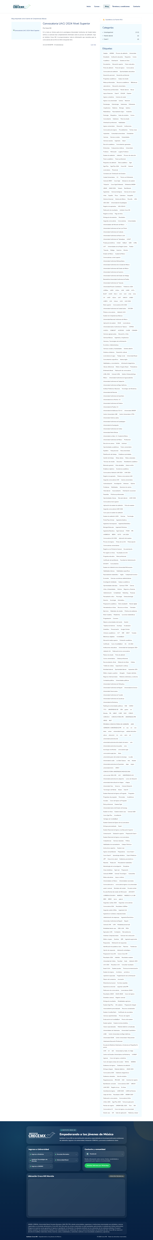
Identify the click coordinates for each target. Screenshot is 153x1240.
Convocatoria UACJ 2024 (120, 305)
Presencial (115, 170)
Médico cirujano (107, 939)
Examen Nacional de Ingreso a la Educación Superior (118, 830)
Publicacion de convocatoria (111, 990)
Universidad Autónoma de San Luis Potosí (115, 228)
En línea (123, 1087)
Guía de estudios (122, 1076)
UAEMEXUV (106, 534)
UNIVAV (133, 1084)
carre (125, 735)
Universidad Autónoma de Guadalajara (114, 421)
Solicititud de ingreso (109, 1091)
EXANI (118, 443)
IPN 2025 (117, 1080)
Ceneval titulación (127, 786)
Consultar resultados (128, 965)
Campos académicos (124, 582)
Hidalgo (112, 250)
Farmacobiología (128, 596)
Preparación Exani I (131, 833)
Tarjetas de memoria (109, 626)
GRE (123, 633)
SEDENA (133, 1062)
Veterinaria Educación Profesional (112, 1041)
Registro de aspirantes (109, 206)
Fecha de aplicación (128, 1102)
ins (117, 735)
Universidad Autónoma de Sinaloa (113, 403)
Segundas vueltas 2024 (110, 903)
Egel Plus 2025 (116, 1102)
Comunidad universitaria (118, 133)
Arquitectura (106, 108)
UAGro (117, 290)
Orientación (114, 60)
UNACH (125, 297)
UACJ (121, 301)
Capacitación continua (122, 666)
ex (123, 728)
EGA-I (115, 294)
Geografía (130, 195)
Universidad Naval (132, 356)
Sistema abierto (128, 348)
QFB (122, 939)
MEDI (104, 899)
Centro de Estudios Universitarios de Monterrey (116, 1054)
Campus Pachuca (126, 844)
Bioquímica (113, 115)
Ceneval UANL (116, 374)
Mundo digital (133, 604)
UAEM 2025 (120, 1091)
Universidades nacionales (126, 881)
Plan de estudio (125, 119)
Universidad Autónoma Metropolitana (113, 261)
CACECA (105, 330)
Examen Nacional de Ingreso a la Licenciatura (116, 837)
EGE (126, 706)
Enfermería (132, 104)
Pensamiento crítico (108, 596)
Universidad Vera (108, 786)
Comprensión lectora (131, 574)
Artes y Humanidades (109, 589)
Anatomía (129, 112)
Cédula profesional (122, 658)
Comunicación (107, 833)
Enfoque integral (108, 1069)
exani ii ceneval (107, 888)
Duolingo (119, 626)
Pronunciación (115, 629)
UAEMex (105, 290)
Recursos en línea (123, 607)
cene (125, 746)
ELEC (125, 713)
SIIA (135, 1105)
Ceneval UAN (107, 924)
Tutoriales (133, 607)
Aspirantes (106, 133)
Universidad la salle (108, 760)
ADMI (132, 724)
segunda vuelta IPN (122, 987)
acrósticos (127, 972)
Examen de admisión (109, 155)
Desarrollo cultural (121, 352)
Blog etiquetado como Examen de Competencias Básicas (28, 19)
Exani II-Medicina (131, 855)
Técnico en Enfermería (126, 177)
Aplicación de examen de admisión (113, 505)
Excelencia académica (122, 469)
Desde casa (106, 1113)
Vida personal (114, 451)
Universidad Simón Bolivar (110, 432)
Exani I (120, 826)
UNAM (105, 188)
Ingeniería (117, 141)
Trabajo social (121, 356)
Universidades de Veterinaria (111, 1030)
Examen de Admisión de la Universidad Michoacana (117, 567)
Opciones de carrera (125, 487)
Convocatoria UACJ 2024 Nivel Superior (66, 23)
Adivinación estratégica (123, 950)
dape (127, 764)
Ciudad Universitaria (109, 177)
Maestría (105, 863)
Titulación (106, 184)
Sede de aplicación (121, 1113)
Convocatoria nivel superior (111, 502)
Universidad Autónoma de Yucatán (113, 695)
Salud (123, 141)
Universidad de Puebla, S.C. (111, 407)
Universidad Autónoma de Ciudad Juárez (114, 308)
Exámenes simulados (109, 1076)
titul (129, 760)
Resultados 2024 (108, 957)
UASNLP (134, 1054)
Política (128, 841)
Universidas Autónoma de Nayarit (112, 921)
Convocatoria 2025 (108, 1073)
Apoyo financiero (108, 93)
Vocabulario (127, 626)
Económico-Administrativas (111, 345)
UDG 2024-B (121, 206)
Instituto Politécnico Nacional (111, 389)
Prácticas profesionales (117, 494)
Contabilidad (117, 593)
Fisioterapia (106, 104)
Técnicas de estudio (109, 462)
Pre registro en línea (109, 553)
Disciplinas (126, 866)
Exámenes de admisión (123, 1065)
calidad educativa (131, 731)
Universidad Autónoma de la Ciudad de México (116, 265)
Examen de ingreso (108, 972)
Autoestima (131, 873)
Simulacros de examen (128, 181)
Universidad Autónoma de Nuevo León (114, 235)
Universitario (129, 148)
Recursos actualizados (128, 1008)
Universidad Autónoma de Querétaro (113, 396)
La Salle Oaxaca (121, 760)
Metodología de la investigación (112, 866)
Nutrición (127, 101)
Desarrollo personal (109, 75)
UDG (135, 199)
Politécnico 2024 (128, 287)
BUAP (105, 294)
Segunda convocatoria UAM (111, 480)
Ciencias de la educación (127, 935)
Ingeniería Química (121, 520)
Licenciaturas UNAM (126, 990)
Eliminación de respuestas (119, 943)
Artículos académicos (109, 633)
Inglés (122, 574)
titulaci (120, 790)
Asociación (121, 979)
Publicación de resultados (110, 210)
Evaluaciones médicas (118, 148)
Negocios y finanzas (129, 589)
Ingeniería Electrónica (127, 917)
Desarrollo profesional (123, 75)
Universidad (132, 53)
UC (109, 1051)
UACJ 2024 (128, 301)
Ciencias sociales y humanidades (112, 348)
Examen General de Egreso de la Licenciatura (116, 822)
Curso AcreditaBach (117, 644)
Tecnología (130, 516)
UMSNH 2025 (129, 1094)
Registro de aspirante (109, 476)
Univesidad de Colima (109, 961)
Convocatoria (130, 68)
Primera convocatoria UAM (124, 476)
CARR (120, 713)
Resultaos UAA (115, 965)
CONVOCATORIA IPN (117, 717)
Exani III (126, 790)
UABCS (105, 301)
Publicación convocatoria (110, 1098)
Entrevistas (106, 148)
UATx (132, 290)
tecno (115, 899)
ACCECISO (121, 330)
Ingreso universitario (109, 126)
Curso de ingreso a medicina (118, 1058)
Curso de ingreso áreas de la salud (113, 1062)
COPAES (131, 327)
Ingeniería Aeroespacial (110, 523)
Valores (133, 483)
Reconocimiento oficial (109, 662)
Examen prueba (116, 968)
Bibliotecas (134, 82)
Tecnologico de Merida (109, 790)
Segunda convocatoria (109, 221)
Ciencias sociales (115, 137)
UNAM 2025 (130, 1069)
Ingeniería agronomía (131, 939)
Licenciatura (106, 170)
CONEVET (113, 330)
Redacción (113, 863)
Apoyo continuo (119, 877)
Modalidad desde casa (109, 928)
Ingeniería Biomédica (124, 523)
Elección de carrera (108, 443)
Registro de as (115, 1087)
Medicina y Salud (133, 1113)
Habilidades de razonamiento (111, 844)
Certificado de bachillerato (110, 560)
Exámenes (116, 119)
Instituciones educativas (110, 647)
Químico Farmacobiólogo (129, 374)
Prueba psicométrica (109, 243)
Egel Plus (106, 166)
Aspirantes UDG (132, 669)
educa (105, 735)
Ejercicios (106, 611)
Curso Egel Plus (107, 815)
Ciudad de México (120, 254)
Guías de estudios (123, 115)
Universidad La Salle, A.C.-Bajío (124, 1051)
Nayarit (126, 921)
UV (104, 297)
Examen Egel (118, 804)
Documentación (128, 549)
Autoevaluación (107, 483)
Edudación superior (118, 833)
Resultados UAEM (118, 1094)
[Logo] (21, 6)
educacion (111, 735)
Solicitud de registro (132, 1080)
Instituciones (127, 126)
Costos (135, 57)
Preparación (124, 870)
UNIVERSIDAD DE (113, 709)
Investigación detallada (109, 582)
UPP (104, 859)
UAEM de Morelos (131, 1091)
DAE (123, 1080)
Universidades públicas (122, 680)
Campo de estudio (123, 79)
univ (131, 742)
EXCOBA (130, 308)
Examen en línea (108, 812)
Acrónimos (119, 972)
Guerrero (119, 250)
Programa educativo (109, 556)
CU (117, 177)
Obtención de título (123, 662)
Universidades (132, 221)
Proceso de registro (124, 1016)
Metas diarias (119, 458)
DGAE (119, 323)
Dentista (116, 939)
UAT (104, 246)
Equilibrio (105, 451)
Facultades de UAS (122, 553)
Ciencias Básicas (108, 338)
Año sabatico (119, 1005)
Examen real (120, 848)
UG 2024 (130, 644)
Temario (120, 188)
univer (110, 731)
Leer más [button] (93, 45)
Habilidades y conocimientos (111, 363)
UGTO (119, 534)
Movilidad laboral (108, 669)
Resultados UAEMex (121, 906)
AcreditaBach (120, 637)
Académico (106, 60)
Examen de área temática (121, 1023)
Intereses (126, 483)
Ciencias (123, 516)
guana (126, 709)
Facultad (119, 961)
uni (130, 735)
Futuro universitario (126, 447)
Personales (122, 797)
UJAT (119, 297)
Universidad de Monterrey (110, 702)
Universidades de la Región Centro (117, 246)
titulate (134, 760)
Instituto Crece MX (125, 210)
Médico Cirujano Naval (122, 367)
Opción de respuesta (109, 950)
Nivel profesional (121, 556)
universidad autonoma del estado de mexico (115, 742)
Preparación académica (109, 604)
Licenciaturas (126, 323)
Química (128, 108)
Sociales (105, 801)
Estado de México (108, 254)
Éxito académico (122, 162)
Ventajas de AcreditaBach (110, 819)
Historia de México (120, 199)
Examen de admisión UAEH (111, 516)
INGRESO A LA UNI (129, 895)
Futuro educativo (129, 64)
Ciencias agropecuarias (109, 334)
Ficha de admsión (120, 655)
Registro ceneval (120, 997)
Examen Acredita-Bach (109, 1012)
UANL (135, 243)
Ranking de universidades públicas (113, 706)
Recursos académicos (123, 82)
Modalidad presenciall (123, 924)
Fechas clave (133, 130)
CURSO (131, 706)
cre (131, 728)
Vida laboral (106, 491)
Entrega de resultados (109, 1001)
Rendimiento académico (131, 462)
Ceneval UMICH (107, 181)
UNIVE (115, 713)
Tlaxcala (105, 250)
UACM (110, 294)
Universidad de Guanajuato (111, 425)
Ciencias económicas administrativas (121, 578)
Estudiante (106, 57)
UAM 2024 (127, 472)
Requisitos (128, 57)
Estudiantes (130, 133)
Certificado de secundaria (125, 1012)
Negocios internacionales (110, 677)
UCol (134, 294)
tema (104, 731)
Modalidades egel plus (124, 1001)
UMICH (117, 768)
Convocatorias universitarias (111, 545)
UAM (122, 290)
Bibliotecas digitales (109, 637)
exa (127, 728)
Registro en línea (108, 214)
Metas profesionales (109, 82)
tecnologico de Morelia (109, 749)
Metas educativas (108, 877)
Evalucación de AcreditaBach (111, 1019)
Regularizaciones (108, 1080)
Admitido (117, 957)
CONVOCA (106, 717)
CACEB (128, 330)
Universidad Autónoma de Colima (112, 429)
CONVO (131, 713)
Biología (121, 108)
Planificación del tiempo (110, 454)
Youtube (134, 633)
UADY (108, 297)
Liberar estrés (130, 465)
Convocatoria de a (108, 884)
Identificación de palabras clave (112, 946)
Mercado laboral (122, 498)
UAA (120, 294)
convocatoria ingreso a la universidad (126, 884)
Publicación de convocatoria (123, 370)
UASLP (129, 239)
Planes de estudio (108, 655)
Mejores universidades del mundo (112, 622)
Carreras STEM (123, 585)
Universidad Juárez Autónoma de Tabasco (115, 327)
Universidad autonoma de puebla (112, 746)
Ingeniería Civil (123, 910)
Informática (121, 600)
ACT (118, 633)
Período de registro (108, 1105)
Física (116, 195)
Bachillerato (127, 188)
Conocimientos (114, 564)
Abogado (122, 673)
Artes (104, 195)
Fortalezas (106, 487)
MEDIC (110, 899)
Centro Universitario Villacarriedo (125, 1038)
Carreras (105, 137)
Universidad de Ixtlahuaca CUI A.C (112, 410)
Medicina (114, 108)
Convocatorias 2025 (123, 1084)
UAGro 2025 (106, 1102)
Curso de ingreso (129, 994)
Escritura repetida (122, 983)
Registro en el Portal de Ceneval (112, 549)
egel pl (121, 899)
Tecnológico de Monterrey (129, 389)
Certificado (106, 644)
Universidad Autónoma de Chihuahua (113, 684)
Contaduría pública (108, 680)
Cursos (132, 115)
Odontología (115, 104)
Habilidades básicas (109, 571)
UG (125, 644)
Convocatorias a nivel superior (111, 257)
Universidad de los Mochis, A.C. (112, 399)
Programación (107, 618)
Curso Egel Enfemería (117, 184)
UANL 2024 (106, 374)
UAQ (129, 294)
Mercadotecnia (126, 932)
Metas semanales (130, 458)
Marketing (125, 593)
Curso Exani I (130, 852)
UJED (130, 243)
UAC (119, 775)
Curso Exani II (107, 855)
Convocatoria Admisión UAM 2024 (113, 472)
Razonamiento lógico (118, 112)
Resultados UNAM (108, 994)
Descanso (119, 462)
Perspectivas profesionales (111, 90)
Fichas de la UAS (121, 542)
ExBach (125, 243)
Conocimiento (107, 119)
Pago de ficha (119, 214)
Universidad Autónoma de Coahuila (113, 232)
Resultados (122, 217)
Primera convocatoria (109, 312)
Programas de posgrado (110, 797)
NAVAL (127, 1062)
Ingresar (105, 1058)
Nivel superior (107, 305)
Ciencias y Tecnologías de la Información (114, 341)
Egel (130, 162)
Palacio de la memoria (109, 979)
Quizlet (126, 622)
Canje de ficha (107, 1094)
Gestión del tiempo (108, 458)
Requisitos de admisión (109, 162)
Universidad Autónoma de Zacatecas (113, 698)
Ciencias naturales (118, 841)
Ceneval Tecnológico (121, 873)
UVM (104, 1051)
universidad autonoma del (110, 739)
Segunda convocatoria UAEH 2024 (113, 509)
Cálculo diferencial (108, 367)
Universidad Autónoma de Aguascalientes (121, 378)
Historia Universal (108, 199)
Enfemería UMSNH (130, 184)
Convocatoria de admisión (110, 71)
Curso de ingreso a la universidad (124, 1109)
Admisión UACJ (121, 312)
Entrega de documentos (110, 217)
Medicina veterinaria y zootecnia (129, 677)
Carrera (121, 101)
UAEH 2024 (132, 498)
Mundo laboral (108, 36)
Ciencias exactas (108, 141)
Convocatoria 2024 (108, 906)
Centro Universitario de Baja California (119, 1034)
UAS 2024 (126, 534)
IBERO (114, 534)
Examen (129, 93)
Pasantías (106, 494)
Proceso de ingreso (108, 542)
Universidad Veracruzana (110, 691)
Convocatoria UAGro (125, 1098)
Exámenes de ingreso (109, 1065)
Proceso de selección (130, 155)
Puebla (131, 246)
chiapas (127, 782)
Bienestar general (108, 465)
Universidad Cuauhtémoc (129, 1030)
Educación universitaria (118, 86)
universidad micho (108, 768)
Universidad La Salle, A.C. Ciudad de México (115, 436)
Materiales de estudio (116, 611)
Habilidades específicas (123, 571)
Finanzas (132, 593)
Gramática (106, 629)
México (105, 378)
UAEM (127, 290)
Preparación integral (130, 1005)
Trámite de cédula (108, 666)
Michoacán (113, 152)
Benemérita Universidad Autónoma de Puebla (116, 279)
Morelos (126, 250)
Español (110, 195)
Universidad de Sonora (130, 688)
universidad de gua (119, 731)
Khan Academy (107, 615)
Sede (125, 961)
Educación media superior (110, 640)
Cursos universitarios (109, 658)
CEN (121, 709)
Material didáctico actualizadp (126, 1027)
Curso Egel (117, 181)
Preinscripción (131, 542)
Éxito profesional (108, 804)
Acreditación (117, 815)
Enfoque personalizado (109, 826)
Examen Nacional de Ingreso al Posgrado (114, 793)
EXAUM (123, 93)
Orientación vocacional (129, 491)
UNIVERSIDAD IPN (130, 717)
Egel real (117, 870)
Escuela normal (132, 888)
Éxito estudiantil (122, 604)
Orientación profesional (110, 122)
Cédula (133, 662)
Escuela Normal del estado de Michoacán (115, 892)
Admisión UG (107, 651)
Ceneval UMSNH (108, 873)
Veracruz (117, 786)
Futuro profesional (120, 159)
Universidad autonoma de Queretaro (113, 764)
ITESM (127, 531)
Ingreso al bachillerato (109, 852)
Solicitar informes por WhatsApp (98, 1165)
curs (121, 735)
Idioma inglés (124, 359)
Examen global (107, 1023)
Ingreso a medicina (108, 97)
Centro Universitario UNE (110, 414)
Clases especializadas (109, 1027)
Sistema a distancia (108, 352)
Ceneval (130, 166)
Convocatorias (122, 221)
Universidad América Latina (111, 418)
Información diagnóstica (128, 363)
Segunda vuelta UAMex (110, 910)
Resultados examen (127, 957)
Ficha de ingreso (119, 68)
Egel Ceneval (120, 531)
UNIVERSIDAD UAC (128, 775)
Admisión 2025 (133, 961)
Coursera (115, 618)
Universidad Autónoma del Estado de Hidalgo (116, 276)
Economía (106, 578)
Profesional (127, 440)
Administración (107, 593)
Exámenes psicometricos (126, 859)
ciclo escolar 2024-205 (109, 775)
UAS (110, 301)
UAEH (111, 290)
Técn (130, 1105)
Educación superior (117, 64)
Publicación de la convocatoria (121, 651)
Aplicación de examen (109, 323)
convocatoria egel (123, 749)
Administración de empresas (111, 917)
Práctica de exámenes (131, 611)
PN (110, 713)
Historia (119, 589)
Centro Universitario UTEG (126, 414)
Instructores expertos (109, 848)
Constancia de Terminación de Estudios (114, 173)
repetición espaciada (109, 976)
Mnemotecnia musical (109, 983)
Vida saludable (119, 465)
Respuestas (106, 943)
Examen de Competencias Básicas (113, 316)
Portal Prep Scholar (108, 520)
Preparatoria (121, 852)
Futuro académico (108, 159)
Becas (132, 90)
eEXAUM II (131, 892)
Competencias (107, 841)
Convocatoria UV (108, 1109)
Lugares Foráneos (123, 152)
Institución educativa (117, 57)
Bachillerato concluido (109, 1084)
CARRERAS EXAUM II (109, 895)
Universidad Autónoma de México (112, 440)
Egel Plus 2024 (114, 166)
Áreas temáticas (108, 870)
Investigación (117, 483)
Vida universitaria (125, 451)
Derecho (105, 600)
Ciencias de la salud (129, 192)
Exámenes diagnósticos (122, 1073)
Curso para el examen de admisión (113, 513)
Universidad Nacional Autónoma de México (115, 319)
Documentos (106, 64)
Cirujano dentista (131, 673)
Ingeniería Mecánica (108, 531)
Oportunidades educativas (127, 71)
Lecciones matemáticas (128, 615)
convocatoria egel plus (109, 753)
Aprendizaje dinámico (119, 855)
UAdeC (119, 243)
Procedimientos (123, 130)
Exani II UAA (106, 968)
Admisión (119, 155)
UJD (113, 1051)
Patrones (125, 946)
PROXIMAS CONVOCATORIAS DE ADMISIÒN (116, 724)
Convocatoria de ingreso (110, 130)
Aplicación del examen (125, 538)
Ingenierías (106, 192)
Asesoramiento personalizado (111, 1008)
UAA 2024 (106, 965)
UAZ (125, 294)
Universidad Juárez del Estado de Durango (115, 808)
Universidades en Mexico (110, 881)
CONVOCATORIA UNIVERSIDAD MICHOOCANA (116, 771)
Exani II (106, 39)
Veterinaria (124, 104)
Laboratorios (106, 86)
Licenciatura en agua (109, 356)
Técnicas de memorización (130, 968)
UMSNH (112, 53)
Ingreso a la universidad (110, 101)
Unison (116, 301)
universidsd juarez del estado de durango (115, 757)
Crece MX (48, 28)
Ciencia (132, 585)
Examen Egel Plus (108, 1005)
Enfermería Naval (108, 370)
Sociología (113, 600)
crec (135, 728)
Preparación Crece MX (109, 954)
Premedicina (133, 367)
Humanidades (125, 137)
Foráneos (106, 152)
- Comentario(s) (58, 45)
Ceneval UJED (132, 812)
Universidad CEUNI (108, 1038)
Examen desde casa (120, 812)
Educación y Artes (123, 334)
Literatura (122, 195)
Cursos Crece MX (122, 954)
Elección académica (108, 144)
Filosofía (130, 199)
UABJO (131, 297)
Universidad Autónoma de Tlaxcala (113, 283)
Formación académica (126, 640)
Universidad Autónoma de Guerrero (113, 272)
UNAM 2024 (112, 188)
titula (119, 753)
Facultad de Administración (128, 560)
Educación (119, 126)
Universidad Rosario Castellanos (112, 287)
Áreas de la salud (113, 859)
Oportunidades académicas (111, 447)
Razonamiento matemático (110, 574)
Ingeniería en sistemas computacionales (114, 914)
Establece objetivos (108, 469)
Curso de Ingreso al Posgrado (118, 801)
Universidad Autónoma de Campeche (113, 381)
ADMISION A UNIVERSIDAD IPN (112, 728)
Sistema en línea (124, 60)
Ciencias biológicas (116, 192)
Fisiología (106, 115)
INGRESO (120, 895)
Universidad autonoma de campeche (113, 779)
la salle (131, 757)
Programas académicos (109, 79)
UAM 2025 (106, 1087)
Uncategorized (108, 32)
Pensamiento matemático (125, 863)
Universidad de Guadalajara (119, 203)
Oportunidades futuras (109, 498)
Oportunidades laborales (110, 585)
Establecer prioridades (125, 454)
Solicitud (124, 443)
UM (113, 1113)
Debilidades (114, 487)
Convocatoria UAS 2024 (110, 538)
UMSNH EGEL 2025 (121, 1105)
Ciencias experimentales (110, 1016)
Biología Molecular (108, 527)
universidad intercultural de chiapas (113, 782)
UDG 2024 (106, 203)
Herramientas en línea (109, 607)
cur (131, 709)
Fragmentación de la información (126, 976)
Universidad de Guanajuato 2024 (128, 647)
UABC (105, 1034)
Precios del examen (127, 1019)
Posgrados (131, 793)
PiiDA (127, 928)
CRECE (105, 720)
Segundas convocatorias (126, 903)
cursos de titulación (131, 779)
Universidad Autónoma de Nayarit (112, 688)
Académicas (130, 797)
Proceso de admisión (122, 53)
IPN (132, 531)
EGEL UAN (121, 928)
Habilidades (122, 122)
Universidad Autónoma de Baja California (115, 385)
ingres (132, 764)
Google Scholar (125, 629)
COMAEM (134, 330)
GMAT (128, 633)
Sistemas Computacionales (111, 935)
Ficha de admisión (108, 68)
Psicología (119, 596)
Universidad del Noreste (110, 392)
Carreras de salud (121, 97)
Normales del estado (120, 888)
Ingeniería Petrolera (121, 527)
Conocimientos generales (123, 144)
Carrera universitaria (127, 480)
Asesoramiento (116, 491)
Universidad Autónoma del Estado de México (116, 268)
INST (110, 720)
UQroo (114, 297)
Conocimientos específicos (110, 359)
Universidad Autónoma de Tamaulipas (114, 239)
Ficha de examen (129, 505)
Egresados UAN (107, 932)
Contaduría (117, 932)
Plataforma (117, 615)
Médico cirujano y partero (110, 673)
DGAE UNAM (119, 994)
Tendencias (133, 946)
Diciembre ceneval (108, 997)
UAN (114, 924)
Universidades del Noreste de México (113, 224)
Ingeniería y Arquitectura (122, 338)
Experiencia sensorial (109, 987)
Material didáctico (120, 1069)
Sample (105, 53)
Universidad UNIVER (130, 410)
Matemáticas (106, 112)
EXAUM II (105, 564)
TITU (104, 709)
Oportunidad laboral (120, 669)
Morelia (105, 713)
